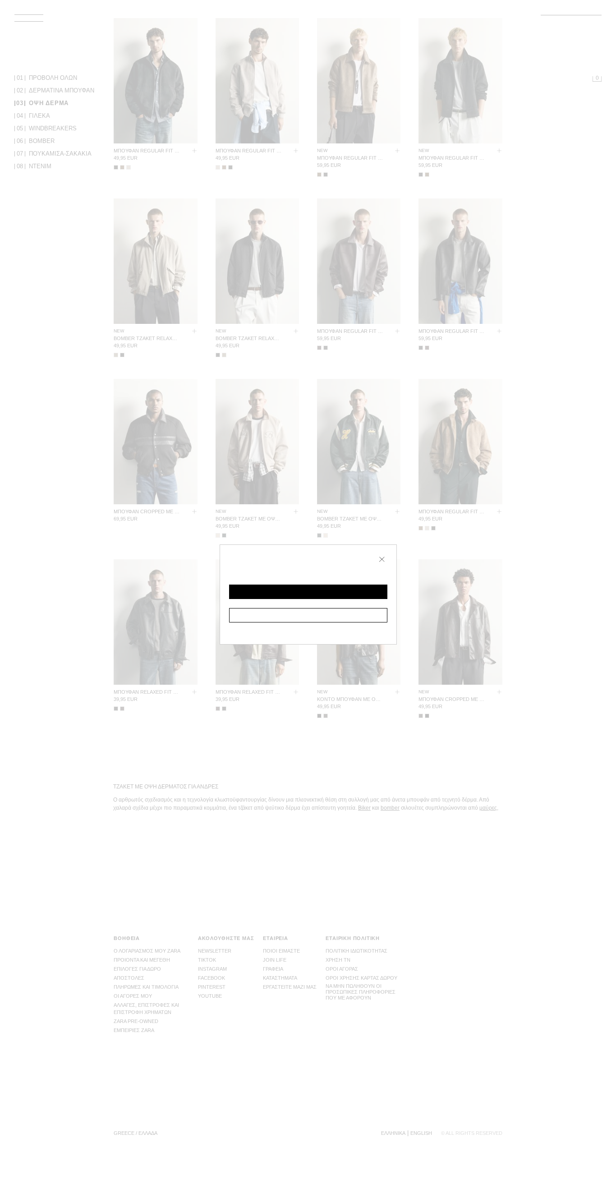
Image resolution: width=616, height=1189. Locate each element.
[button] (308, 592)
